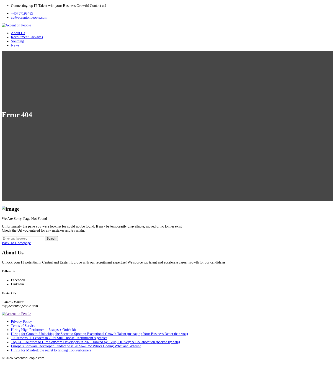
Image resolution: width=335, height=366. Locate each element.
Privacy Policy (21, 321)
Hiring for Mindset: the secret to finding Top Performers (51, 350)
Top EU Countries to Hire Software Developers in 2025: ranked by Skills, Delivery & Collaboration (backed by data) (95, 342)
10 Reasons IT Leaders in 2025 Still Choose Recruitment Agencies (59, 338)
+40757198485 (22, 13)
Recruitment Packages (27, 37)
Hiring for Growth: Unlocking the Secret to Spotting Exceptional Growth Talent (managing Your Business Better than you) (99, 334)
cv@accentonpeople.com (29, 17)
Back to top (10, 362)
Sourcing (17, 41)
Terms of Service (23, 326)
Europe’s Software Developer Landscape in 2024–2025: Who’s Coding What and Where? (76, 346)
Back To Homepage (16, 243)
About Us (18, 33)
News (15, 45)
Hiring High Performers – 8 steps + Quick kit (43, 330)
